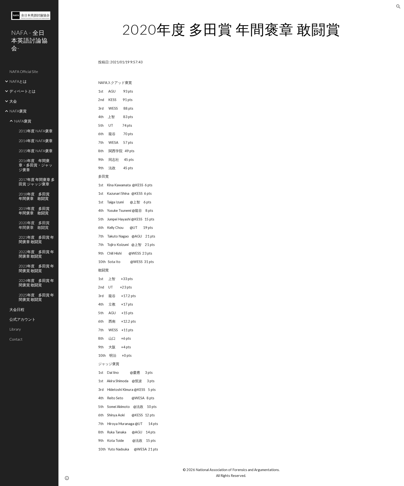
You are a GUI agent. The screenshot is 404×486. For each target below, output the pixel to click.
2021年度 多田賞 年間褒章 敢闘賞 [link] (36, 239)
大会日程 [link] (16, 309)
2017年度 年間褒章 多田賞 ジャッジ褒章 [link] (37, 181)
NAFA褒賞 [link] (18, 111)
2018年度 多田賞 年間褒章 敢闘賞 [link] (36, 196)
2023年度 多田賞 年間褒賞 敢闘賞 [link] (36, 268)
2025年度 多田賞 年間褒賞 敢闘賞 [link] (36, 297)
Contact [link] (15, 339)
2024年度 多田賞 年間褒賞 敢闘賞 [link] (36, 282)
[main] (231, 29)
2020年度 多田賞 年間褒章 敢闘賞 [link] (36, 224)
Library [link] (15, 329)
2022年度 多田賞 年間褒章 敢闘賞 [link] (36, 253)
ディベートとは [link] (22, 91)
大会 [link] (13, 101)
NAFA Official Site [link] (23, 71)
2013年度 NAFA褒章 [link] (36, 131)
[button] (398, 6)
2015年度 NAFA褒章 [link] (36, 150)
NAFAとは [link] (18, 81)
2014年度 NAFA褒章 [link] (36, 140)
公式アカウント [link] (22, 319)
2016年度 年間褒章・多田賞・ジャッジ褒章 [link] (35, 165)
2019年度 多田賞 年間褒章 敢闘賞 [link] (36, 210)
